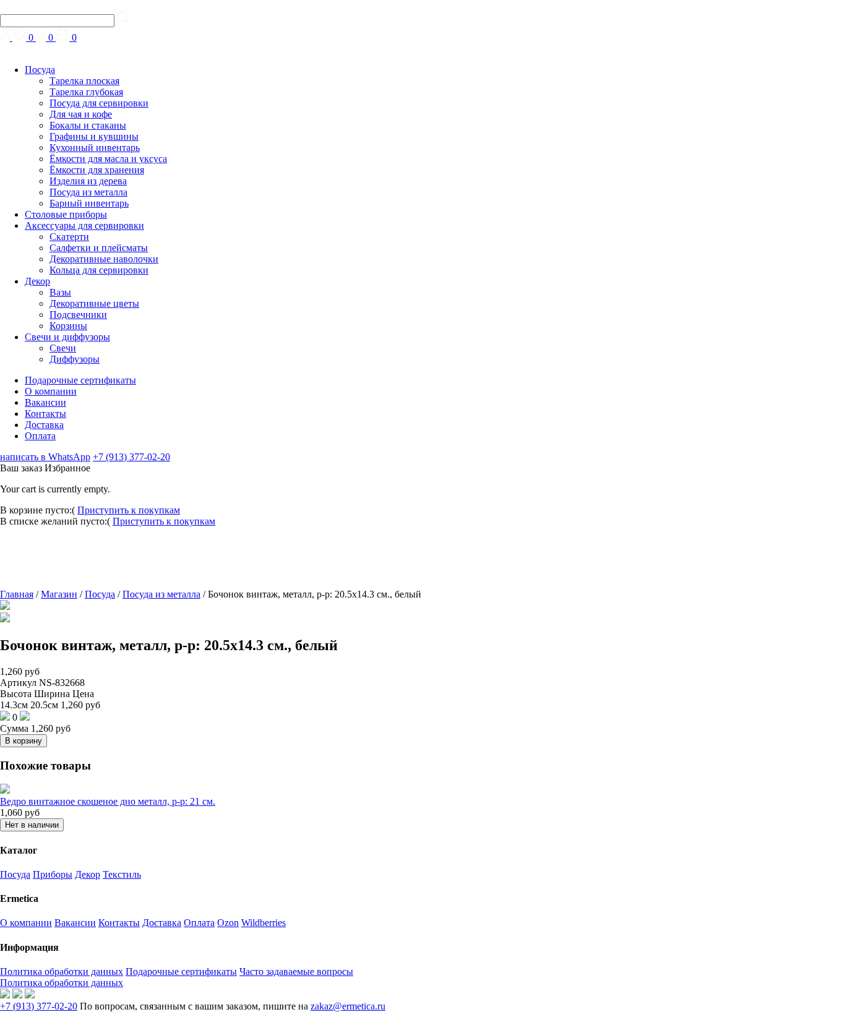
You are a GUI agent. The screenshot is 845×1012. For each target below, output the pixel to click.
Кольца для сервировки (98, 270)
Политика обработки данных (61, 971)
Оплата (40, 436)
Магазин (59, 594)
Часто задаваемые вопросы (296, 971)
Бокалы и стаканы (87, 125)
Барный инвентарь (89, 203)
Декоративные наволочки (103, 259)
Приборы (52, 874)
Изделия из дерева (88, 181)
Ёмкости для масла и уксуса (108, 158)
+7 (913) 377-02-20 (131, 457)
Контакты (45, 413)
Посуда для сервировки (98, 103)
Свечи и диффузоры (67, 337)
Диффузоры (74, 359)
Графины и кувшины (94, 136)
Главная (16, 594)
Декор (37, 281)
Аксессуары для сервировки (84, 225)
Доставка (44, 424)
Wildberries (263, 922)
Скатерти (69, 236)
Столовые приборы (66, 214)
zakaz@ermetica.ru (348, 1006)
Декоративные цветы (94, 303)
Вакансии (45, 402)
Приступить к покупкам (128, 510)
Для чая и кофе (80, 114)
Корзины (68, 325)
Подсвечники (78, 314)
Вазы (60, 292)
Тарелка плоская (84, 80)
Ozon (228, 922)
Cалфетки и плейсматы (98, 247)
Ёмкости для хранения (96, 170)
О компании (51, 391)
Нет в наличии (32, 825)
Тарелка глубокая (86, 92)
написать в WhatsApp (45, 457)
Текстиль (122, 874)
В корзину (23, 740)
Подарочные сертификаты (80, 380)
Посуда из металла (88, 192)
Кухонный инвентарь (94, 147)
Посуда (40, 69)
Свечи (62, 348)
